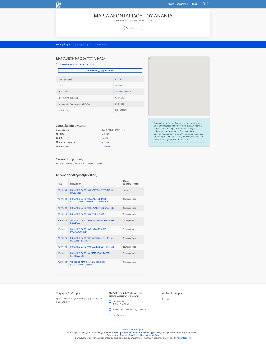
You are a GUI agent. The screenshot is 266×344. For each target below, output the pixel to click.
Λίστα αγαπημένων (208, 4)
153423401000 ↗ (123, 91)
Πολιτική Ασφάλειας (129, 335)
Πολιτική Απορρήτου (149, 335)
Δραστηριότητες (82, 44)
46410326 (62, 238)
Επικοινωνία (101, 44)
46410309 (62, 208)
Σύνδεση (203, 4)
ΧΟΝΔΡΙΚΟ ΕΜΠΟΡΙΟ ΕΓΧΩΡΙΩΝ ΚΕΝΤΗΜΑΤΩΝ (92, 246)
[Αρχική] (58, 4)
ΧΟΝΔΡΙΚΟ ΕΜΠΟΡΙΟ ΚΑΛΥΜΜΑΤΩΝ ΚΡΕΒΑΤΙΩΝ (92, 208)
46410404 (62, 246)
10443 (149, 20)
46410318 (62, 220)
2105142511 (134, 28)
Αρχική (171, 3)
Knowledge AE (184, 338)
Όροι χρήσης (113, 335)
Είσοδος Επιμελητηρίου (133, 329)
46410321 (62, 229)
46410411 (62, 253)
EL (196, 3)
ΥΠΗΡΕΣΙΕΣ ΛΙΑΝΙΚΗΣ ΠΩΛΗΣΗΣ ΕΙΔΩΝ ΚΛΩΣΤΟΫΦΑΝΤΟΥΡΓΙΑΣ (88, 263)
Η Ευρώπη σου (63, 301)
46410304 (62, 199)
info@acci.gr (119, 315)
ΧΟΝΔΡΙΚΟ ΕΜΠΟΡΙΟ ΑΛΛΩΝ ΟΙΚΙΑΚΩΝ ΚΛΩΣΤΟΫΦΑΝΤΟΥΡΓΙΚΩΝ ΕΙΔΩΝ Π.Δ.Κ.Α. (89, 200)
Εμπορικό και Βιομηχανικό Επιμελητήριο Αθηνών (79, 298)
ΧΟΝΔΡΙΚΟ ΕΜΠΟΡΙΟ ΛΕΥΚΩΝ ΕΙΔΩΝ (87, 214)
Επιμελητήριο (183, 3)
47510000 (62, 262)
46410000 (62, 190)
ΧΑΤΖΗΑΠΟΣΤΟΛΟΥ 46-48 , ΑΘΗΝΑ (77, 64)
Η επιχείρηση (63, 44)
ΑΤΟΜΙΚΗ (119, 79)
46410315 (62, 214)
